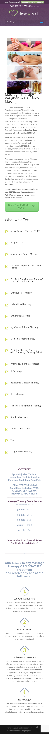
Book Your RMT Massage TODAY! (21, 206)
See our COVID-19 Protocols (32, 2)
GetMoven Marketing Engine (19, 731)
